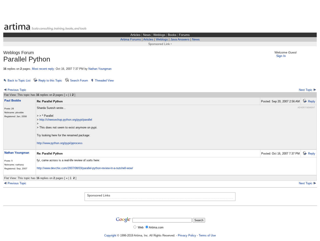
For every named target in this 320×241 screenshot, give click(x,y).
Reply (311, 101)
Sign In (281, 56)
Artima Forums (130, 39)
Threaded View (104, 80)
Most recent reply (43, 68)
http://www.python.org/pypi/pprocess (60, 143)
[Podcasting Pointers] (314, 183)
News (147, 35)
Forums (184, 35)
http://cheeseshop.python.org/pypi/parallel (65, 119)
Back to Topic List (19, 80)
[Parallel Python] (5, 183)
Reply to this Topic (50, 80)
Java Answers (179, 39)
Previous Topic (17, 89)
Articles (135, 35)
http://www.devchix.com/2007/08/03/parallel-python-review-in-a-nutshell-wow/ (85, 168)
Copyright (110, 235)
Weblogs (159, 35)
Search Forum (79, 80)
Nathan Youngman (99, 68)
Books (172, 35)
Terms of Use (207, 235)
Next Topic (305, 89)
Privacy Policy (187, 235)
